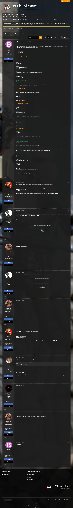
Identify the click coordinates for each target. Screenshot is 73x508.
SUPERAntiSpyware (19, 95)
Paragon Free (18, 158)
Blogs (16, 14)
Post (9, 61)
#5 (68, 272)
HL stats (30, 477)
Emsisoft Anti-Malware (20, 100)
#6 (68, 300)
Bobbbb (22, 173)
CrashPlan (18, 163)
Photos (24, 33)
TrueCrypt (18, 168)
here (39, 145)
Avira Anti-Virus (19, 63)
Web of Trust (18, 113)
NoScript (18, 118)
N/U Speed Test (24, 16)
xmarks (17, 115)
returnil (17, 152)
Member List (12, 16)
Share (9, 58)
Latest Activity (15, 33)
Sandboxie (19, 142)
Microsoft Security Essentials (21, 64)
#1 (68, 41)
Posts (6, 33)
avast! (17, 62)
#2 (68, 182)
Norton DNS (18, 122)
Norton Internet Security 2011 (22, 68)
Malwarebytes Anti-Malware (21, 93)
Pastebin (30, 476)
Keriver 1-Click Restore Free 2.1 (22, 160)
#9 (68, 385)
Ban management (7, 476)
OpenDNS (17, 125)
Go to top (66, 499)
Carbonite (18, 164)
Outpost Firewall (19, 77)
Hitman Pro (18, 96)
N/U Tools (10, 14)
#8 (68, 357)
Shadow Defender (19, 151)
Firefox (17, 107)
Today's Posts (5, 16)
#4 (68, 244)
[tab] (6, 34)
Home (4, 14)
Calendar (18, 16)
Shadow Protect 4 (19, 159)
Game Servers (6, 474)
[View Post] (31, 362)
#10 (68, 413)
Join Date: (7, 54)
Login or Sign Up (64, 1)
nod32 (17, 66)
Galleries (22, 14)
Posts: (6, 55)
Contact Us (47, 499)
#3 (68, 210)
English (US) (7, 499)
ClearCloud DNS (19, 124)
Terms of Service (59, 499)
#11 (68, 442)
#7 (68, 329)
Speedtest (30, 479)
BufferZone (18, 144)
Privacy (52, 499)
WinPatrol (18, 132)
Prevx (17, 81)
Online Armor (19, 76)
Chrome (17, 108)
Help (42, 499)
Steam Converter (31, 474)
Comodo (17, 73)
